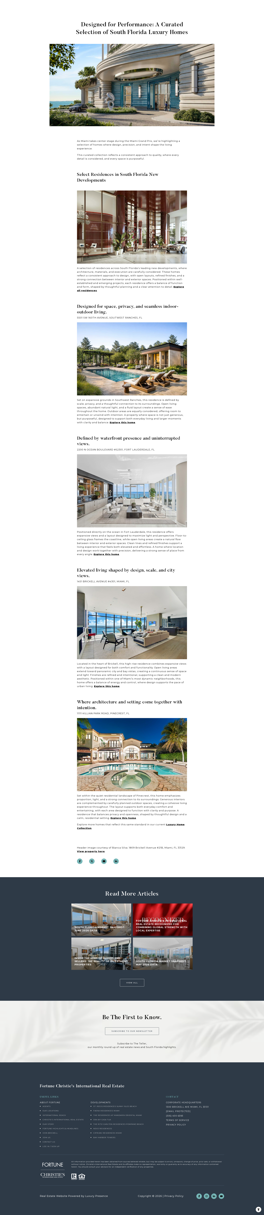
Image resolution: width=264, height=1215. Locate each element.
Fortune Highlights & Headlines (60, 1128)
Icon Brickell (50, 1133)
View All (132, 983)
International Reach (54, 1115)
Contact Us (49, 1142)
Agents (46, 1106)
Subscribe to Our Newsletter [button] (132, 1031)
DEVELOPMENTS (101, 1102)
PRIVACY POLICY (176, 1125)
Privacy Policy (174, 1196)
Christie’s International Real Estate (63, 1120)
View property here (91, 851)
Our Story (48, 1124)
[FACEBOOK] (199, 1196)
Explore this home (122, 422)
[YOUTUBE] (221, 1196)
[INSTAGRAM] (206, 1196)
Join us (46, 1137)
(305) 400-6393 (174, 1116)
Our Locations (51, 1111)
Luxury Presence (96, 1196)
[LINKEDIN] (214, 1196)
